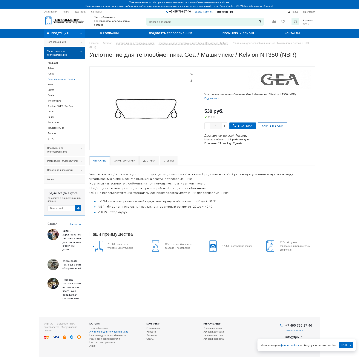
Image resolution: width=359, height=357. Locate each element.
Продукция (60, 33)
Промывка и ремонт (238, 33)
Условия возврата (213, 338)
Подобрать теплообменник (170, 33)
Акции (50, 179)
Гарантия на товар (213, 335)
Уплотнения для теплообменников (57, 53)
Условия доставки (213, 331)
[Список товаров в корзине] (302, 24)
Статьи (150, 338)
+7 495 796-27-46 (180, 11)
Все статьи (75, 224)
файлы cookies (289, 345)
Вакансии (151, 335)
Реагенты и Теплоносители (62, 160)
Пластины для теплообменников (57, 150)
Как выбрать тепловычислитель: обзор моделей (74, 264)
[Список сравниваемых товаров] (274, 23)
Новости (151, 331)
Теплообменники (56, 42)
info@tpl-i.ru (225, 11)
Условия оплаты (212, 328)
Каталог (94, 323)
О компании (109, 33)
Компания (153, 323)
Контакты (292, 33)
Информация (212, 323)
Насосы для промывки (60, 170)
